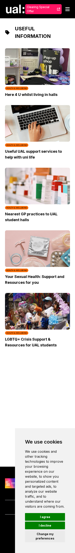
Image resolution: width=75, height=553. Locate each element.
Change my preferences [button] (45, 536)
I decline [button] (45, 525)
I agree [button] (45, 517)
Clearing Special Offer (38, 9)
